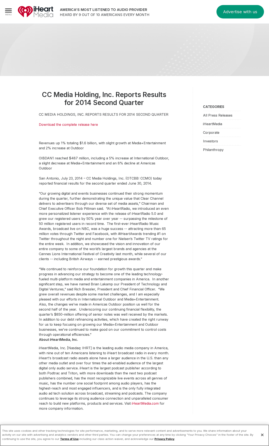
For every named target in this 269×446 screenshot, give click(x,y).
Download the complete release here (68, 124)
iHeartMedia (35, 12)
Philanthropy (213, 150)
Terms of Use (69, 439)
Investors (210, 141)
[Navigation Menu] (8, 12)
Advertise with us (240, 11)
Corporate (211, 132)
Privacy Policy (164, 439)
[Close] (262, 434)
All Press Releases (217, 115)
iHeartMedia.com (145, 403)
